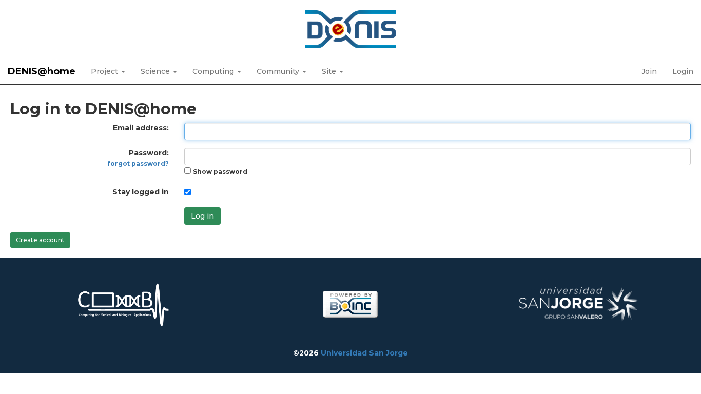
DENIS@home (41, 71)
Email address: (141, 127)
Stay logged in (140, 191)
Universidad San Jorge (364, 353)
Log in (202, 216)
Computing (214, 71)
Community (279, 71)
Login (682, 71)
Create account (40, 240)
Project (105, 71)
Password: (138, 157)
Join (649, 71)
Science (156, 71)
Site (330, 71)
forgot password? (138, 163)
